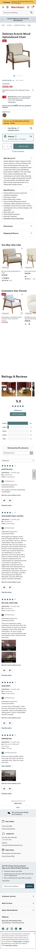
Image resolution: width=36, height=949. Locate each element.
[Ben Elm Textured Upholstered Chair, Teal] (6, 278)
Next (18, 807)
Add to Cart (23, 146)
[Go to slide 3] (17, 75)
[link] (32, 7)
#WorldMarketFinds (18, 922)
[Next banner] (33, 2)
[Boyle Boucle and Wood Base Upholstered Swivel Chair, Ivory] (27, 324)
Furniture (9, 25)
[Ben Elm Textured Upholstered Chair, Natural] (2, 278)
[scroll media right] (31, 389)
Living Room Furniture (19, 25)
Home (3, 25)
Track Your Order (7, 826)
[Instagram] (12, 928)
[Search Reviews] (31, 452)
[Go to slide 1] (14, 75)
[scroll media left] (4, 389)
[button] (9, 645)
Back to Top (18, 803)
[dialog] (18, 940)
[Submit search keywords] (31, 12)
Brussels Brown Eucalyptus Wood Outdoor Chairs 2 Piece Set (12, 318)
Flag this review (7, 505)
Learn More (6, 880)
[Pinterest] (16, 928)
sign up (30, 886)
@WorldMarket (6, 922)
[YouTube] (20, 928)
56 (13, 80)
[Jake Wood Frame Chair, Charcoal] (25, 276)
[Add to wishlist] (22, 248)
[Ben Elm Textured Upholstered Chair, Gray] (8, 278)
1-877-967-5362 (6, 840)
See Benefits (12, 102)
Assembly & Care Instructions (14, 218)
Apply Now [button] (19, 100)
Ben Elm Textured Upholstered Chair (11, 272)
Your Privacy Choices (11, 945)
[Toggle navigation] (3, 7)
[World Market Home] (17, 7)
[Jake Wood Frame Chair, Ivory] (27, 276)
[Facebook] (3, 928)
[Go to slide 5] (20, 75)
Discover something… (11, 12)
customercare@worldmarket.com (12, 845)
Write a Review (18, 414)
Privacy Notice (18, 941)
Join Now (18, 3)
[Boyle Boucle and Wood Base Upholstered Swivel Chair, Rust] (29, 324)
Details (12, 123)
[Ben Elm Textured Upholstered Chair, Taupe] (4, 278)
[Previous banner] (2, 2)
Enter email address (11, 886)
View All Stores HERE (8, 856)
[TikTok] (7, 928)
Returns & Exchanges (8, 829)
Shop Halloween (18, 20)
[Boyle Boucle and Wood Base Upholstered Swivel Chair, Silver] (25, 324)
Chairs (29, 25)
